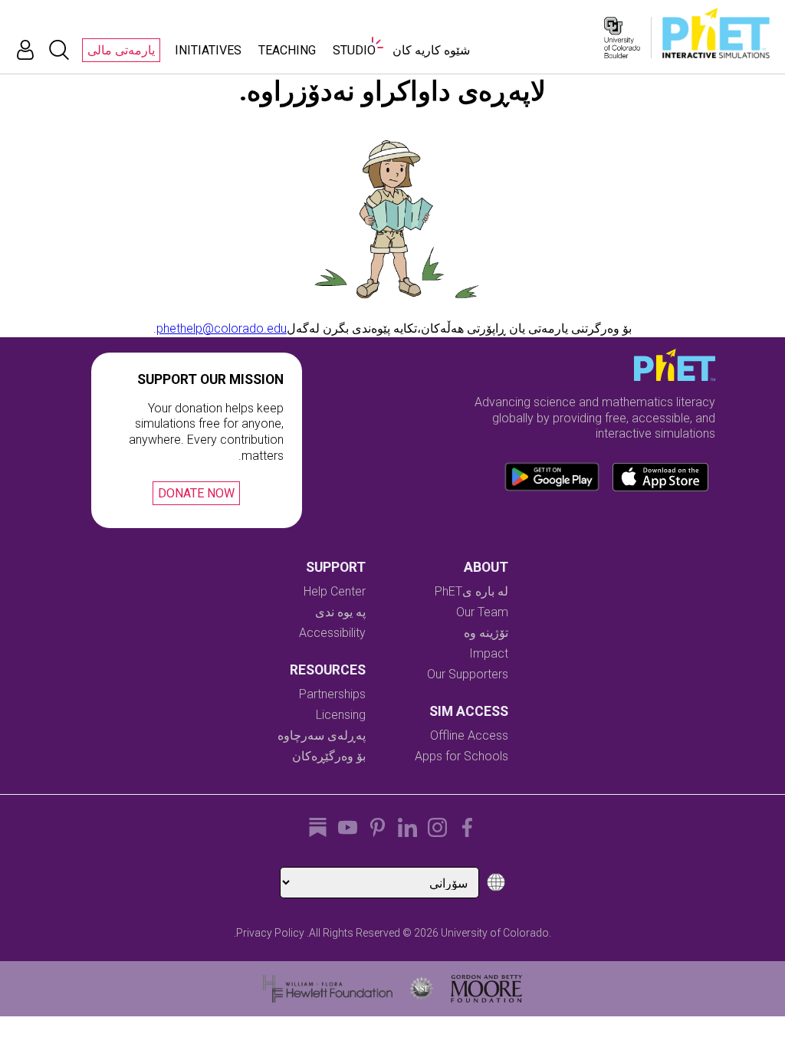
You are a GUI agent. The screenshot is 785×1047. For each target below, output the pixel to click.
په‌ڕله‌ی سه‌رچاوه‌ (322, 735)
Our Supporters (467, 674)
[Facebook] (467, 827)
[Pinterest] (377, 827)
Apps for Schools (461, 756)
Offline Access (469, 735)
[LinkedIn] (407, 827)
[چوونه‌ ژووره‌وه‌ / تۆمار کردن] (25, 49)
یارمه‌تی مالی (121, 50)
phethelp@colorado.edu (221, 328)
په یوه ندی (340, 612)
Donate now (196, 493)
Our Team (482, 612)
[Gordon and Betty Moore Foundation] (486, 989)
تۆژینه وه (486, 632)
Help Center (335, 591)
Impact (488, 653)
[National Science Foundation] (421, 989)
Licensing (341, 714)
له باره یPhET (471, 591)
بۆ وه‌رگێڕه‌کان (329, 756)
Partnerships (332, 694)
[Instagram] (437, 827)
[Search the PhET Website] (59, 49)
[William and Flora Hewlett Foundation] (327, 989)
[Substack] (318, 827)
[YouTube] (348, 827)
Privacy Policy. (269, 933)
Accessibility (332, 632)
